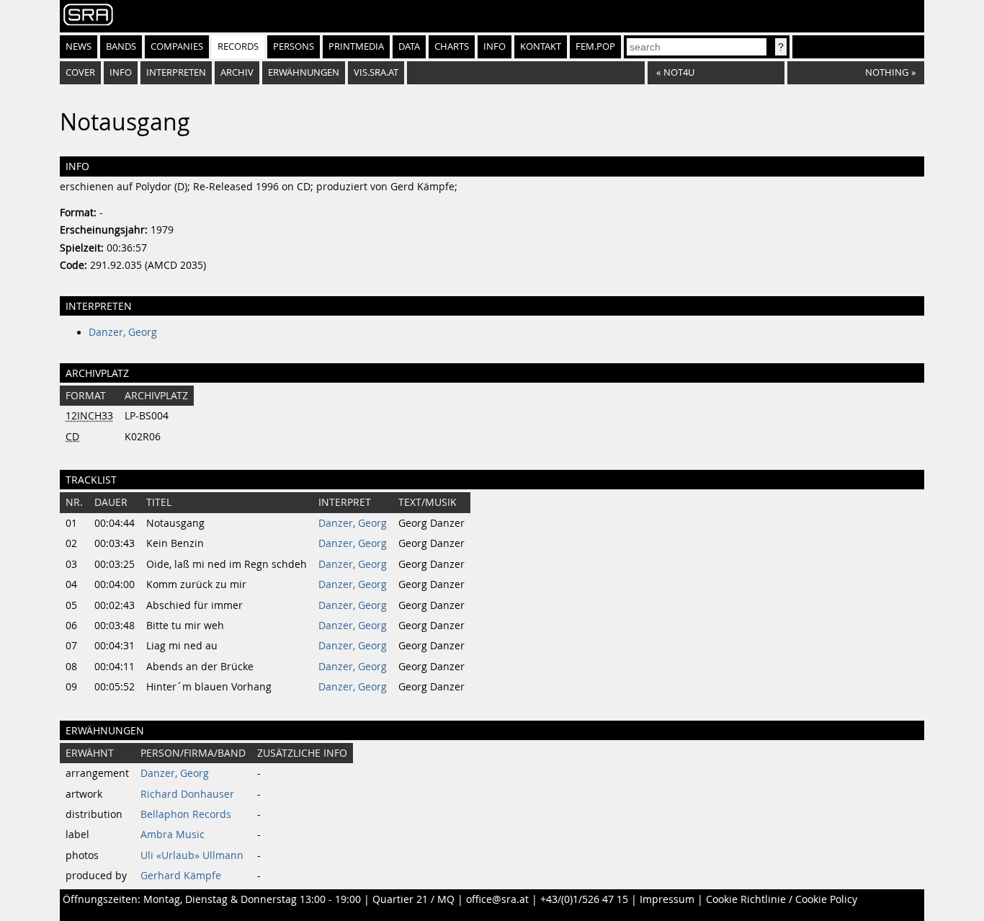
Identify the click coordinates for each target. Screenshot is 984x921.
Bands (121, 46)
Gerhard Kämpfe (180, 875)
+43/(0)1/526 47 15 (584, 899)
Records (238, 46)
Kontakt (540, 46)
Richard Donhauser (187, 794)
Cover (80, 72)
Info (494, 46)
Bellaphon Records (185, 814)
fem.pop (595, 46)
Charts (451, 46)
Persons (293, 46)
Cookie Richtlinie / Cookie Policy (781, 899)
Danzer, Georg (123, 332)
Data (409, 46)
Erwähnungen (303, 72)
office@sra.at (497, 899)
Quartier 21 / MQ (413, 899)
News (78, 46)
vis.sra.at (376, 72)
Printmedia (356, 46)
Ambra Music (172, 834)
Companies (177, 46)
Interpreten (176, 72)
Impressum (667, 899)
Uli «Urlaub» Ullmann (191, 855)
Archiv (237, 72)
